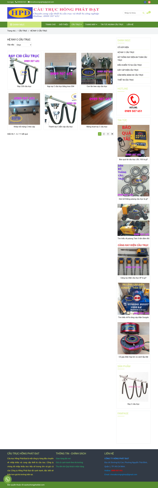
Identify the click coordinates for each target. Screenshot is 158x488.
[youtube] (150, 2)
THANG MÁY (90, 24)
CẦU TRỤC (76, 24)
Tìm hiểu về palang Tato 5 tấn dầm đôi (133, 238)
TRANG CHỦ (50, 24)
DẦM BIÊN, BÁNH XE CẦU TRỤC (130, 75)
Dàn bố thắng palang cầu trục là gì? (133, 199)
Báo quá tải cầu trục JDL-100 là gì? (133, 159)
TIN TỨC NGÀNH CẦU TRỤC (112, 24)
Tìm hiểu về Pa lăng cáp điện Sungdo (133, 317)
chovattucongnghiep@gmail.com (42, 2)
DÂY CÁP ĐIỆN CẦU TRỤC (128, 70)
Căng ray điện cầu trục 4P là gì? (133, 278)
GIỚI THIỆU (63, 24)
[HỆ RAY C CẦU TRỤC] (53, 13)
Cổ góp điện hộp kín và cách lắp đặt (133, 357)
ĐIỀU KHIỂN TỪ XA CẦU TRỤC (130, 65)
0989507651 (21, 2)
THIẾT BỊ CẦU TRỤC (126, 80)
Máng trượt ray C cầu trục (97, 127)
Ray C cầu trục (133, 404)
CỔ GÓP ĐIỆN (123, 47)
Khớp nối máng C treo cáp (24, 127)
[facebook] (146, 2)
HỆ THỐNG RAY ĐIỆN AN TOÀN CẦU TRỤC (132, 58)
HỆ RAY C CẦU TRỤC (126, 52)
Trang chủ (11, 31)
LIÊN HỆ (130, 24)
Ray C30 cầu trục (24, 86)
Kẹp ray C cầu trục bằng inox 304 (60, 86)
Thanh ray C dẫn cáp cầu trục (61, 127)
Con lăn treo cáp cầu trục (97, 86)
